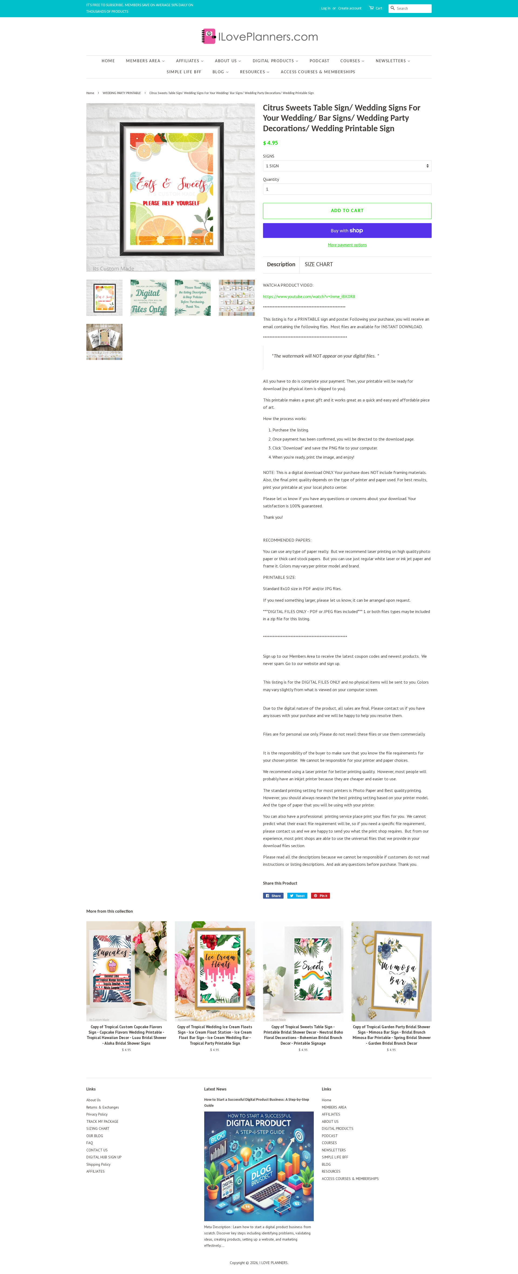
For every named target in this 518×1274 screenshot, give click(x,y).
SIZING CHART (98, 1128)
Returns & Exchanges (102, 1107)
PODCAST (319, 61)
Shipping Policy (98, 1164)
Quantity (271, 179)
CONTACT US (97, 1150)
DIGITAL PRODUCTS (274, 61)
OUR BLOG (94, 1135)
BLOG (219, 72)
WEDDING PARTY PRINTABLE (122, 93)
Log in (325, 8)
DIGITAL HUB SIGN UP (103, 1157)
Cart (379, 8)
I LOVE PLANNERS (273, 1262)
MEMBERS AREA (144, 61)
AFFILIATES (188, 61)
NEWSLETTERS (391, 61)
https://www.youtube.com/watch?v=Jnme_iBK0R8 (309, 296)
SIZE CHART (319, 265)
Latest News (215, 1089)
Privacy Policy (96, 1114)
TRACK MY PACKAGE (102, 1121)
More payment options (347, 244)
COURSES (351, 61)
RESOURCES (253, 72)
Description (281, 265)
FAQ (89, 1142)
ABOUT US (226, 61)
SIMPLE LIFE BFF (184, 72)
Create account (350, 8)
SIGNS (268, 156)
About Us (93, 1100)
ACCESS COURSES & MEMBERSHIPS (318, 72)
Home (108, 61)
